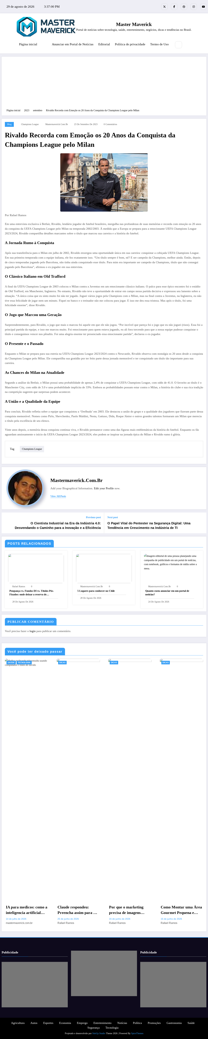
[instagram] (193, 6)
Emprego (82, 1023)
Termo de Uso (159, 44)
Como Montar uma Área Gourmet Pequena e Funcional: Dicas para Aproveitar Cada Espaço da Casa (181, 910)
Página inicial (28, 44)
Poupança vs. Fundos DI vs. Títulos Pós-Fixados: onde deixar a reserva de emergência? (31, 592)
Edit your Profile (104, 488)
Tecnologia (24, 662)
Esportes (48, 1023)
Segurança (93, 1027)
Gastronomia (174, 1023)
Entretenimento (102, 1023)
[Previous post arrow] (6, 523)
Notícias (122, 1023)
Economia (65, 1023)
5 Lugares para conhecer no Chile (96, 590)
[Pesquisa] (178, 44)
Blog (9, 124)
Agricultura (18, 1023)
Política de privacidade (130, 44)
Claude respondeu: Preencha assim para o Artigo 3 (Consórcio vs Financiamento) (76, 910)
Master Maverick (134, 24)
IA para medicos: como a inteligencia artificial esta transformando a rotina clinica (26, 910)
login (33, 631)
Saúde (11, 662)
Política (137, 1023)
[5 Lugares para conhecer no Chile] (104, 568)
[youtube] (203, 6)
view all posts (58, 496)
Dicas (62, 662)
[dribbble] (184, 6)
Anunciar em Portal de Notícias (72, 44)
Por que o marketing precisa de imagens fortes (126, 910)
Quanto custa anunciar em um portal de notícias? (167, 592)
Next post (112, 517)
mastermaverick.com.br (56, 124)
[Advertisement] (104, 84)
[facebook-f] (174, 6)
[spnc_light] (188, 45)
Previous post (93, 517)
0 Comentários (110, 124)
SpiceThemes (137, 1033)
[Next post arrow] (202, 523)
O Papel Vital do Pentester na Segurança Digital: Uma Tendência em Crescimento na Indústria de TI (148, 525)
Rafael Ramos (18, 586)
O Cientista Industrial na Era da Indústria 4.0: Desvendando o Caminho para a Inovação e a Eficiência (58, 525)
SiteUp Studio (98, 1033)
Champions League (30, 124)
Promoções (154, 1023)
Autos (33, 1023)
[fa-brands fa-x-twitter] (164, 6)
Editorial (104, 44)
